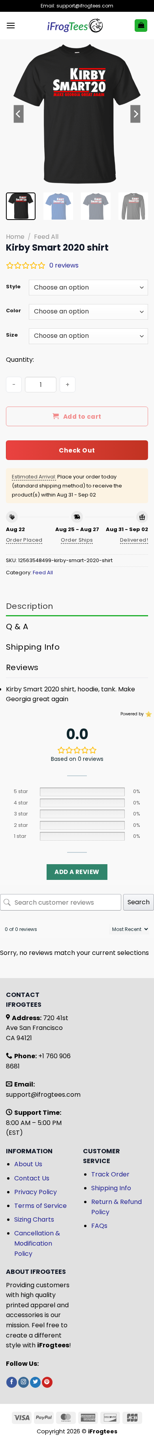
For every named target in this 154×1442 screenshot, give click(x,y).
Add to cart (82, 416)
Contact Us (31, 1178)
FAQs (99, 1225)
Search (139, 902)
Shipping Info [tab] (33, 646)
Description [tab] (29, 606)
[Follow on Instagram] (23, 1382)
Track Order (110, 1174)
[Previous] (18, 114)
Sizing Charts (34, 1219)
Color (13, 310)
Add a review (76, 872)
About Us (28, 1164)
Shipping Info (111, 1188)
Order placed (24, 540)
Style (13, 286)
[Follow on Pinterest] (47, 1382)
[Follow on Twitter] (35, 1382)
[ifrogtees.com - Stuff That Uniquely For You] (74, 25)
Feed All (46, 236)
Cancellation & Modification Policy (37, 1243)
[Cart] (141, 25)
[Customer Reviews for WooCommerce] (148, 714)
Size (12, 335)
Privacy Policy (35, 1191)
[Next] (135, 114)
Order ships (77, 540)
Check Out (77, 450)
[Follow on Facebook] (11, 1382)
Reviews (22, 667)
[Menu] (10, 25)
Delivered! (134, 540)
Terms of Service (40, 1205)
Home (15, 236)
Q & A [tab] (17, 626)
